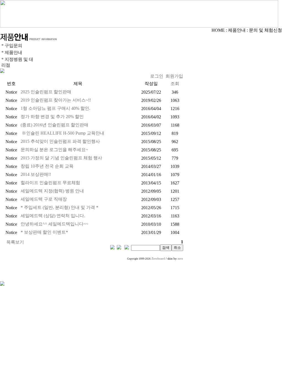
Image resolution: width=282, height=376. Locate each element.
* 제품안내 (11, 52)
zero (180, 258)
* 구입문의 (11, 45)
